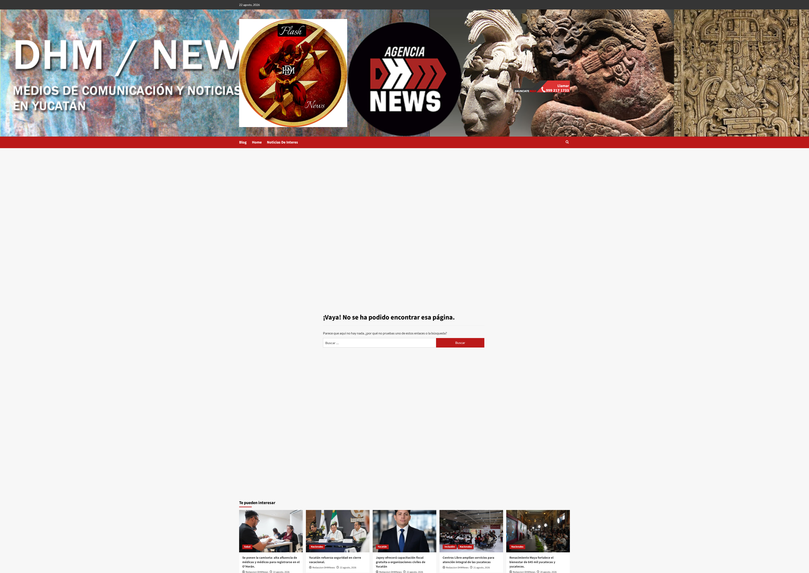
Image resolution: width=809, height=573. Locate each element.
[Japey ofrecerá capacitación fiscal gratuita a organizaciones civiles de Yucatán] (404, 531)
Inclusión (450, 547)
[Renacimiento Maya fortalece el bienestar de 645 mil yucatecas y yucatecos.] (538, 531)
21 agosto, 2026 (481, 567)
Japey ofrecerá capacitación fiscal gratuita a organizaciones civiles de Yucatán (400, 562)
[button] (567, 142)
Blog (243, 142)
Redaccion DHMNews (323, 567)
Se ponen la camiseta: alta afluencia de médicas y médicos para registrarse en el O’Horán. (271, 562)
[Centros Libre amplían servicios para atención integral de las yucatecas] (471, 531)
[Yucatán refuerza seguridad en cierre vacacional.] (338, 531)
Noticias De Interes (282, 142)
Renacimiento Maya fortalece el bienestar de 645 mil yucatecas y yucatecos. (532, 562)
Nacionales (317, 547)
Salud (247, 547)
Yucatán (382, 547)
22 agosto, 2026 (348, 567)
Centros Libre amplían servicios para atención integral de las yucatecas (468, 560)
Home (257, 142)
